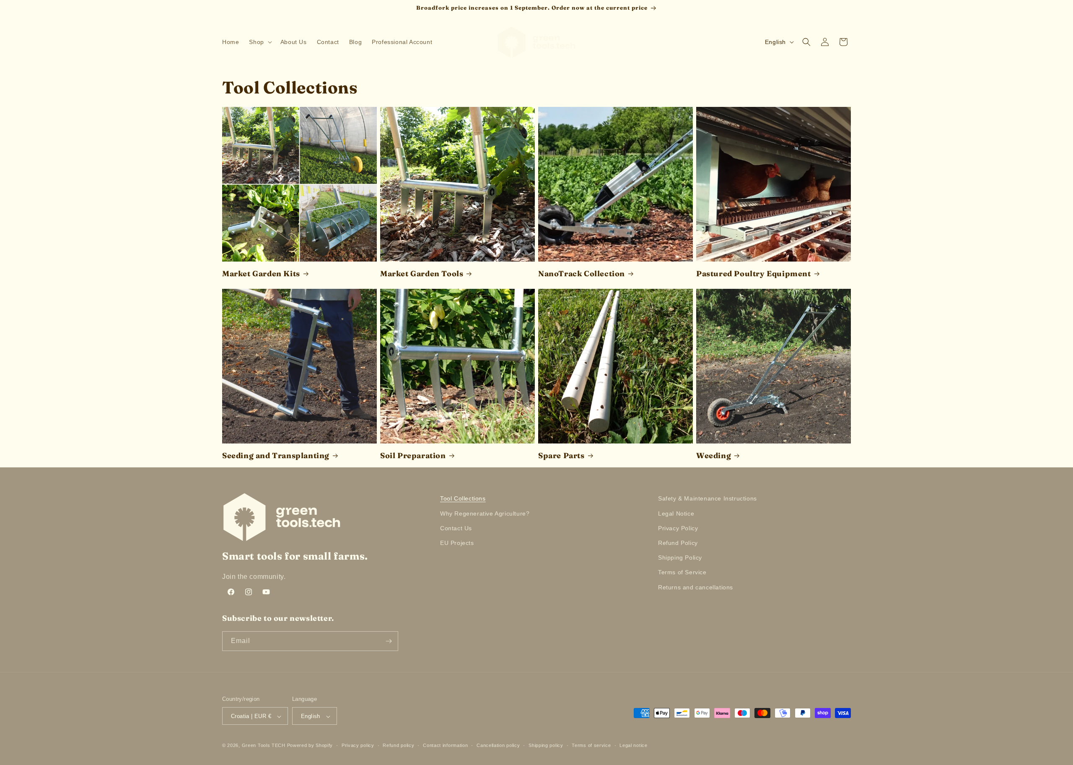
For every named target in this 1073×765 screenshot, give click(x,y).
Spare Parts (561, 455)
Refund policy (398, 745)
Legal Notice (676, 513)
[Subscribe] (388, 641)
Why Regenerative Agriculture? (484, 513)
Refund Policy (678, 542)
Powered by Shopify (310, 745)
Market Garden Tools (421, 273)
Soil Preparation (413, 455)
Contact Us (456, 528)
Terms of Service (682, 572)
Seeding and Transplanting (275, 455)
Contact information (445, 745)
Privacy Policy (678, 528)
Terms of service (591, 745)
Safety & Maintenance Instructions (707, 498)
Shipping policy (546, 745)
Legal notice (633, 745)
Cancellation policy (498, 745)
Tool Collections (463, 498)
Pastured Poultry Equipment (753, 273)
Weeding (713, 455)
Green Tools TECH (263, 745)
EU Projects (457, 542)
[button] (259, 42)
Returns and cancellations (695, 587)
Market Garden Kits (261, 273)
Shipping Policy (680, 557)
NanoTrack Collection (581, 273)
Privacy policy (358, 745)
